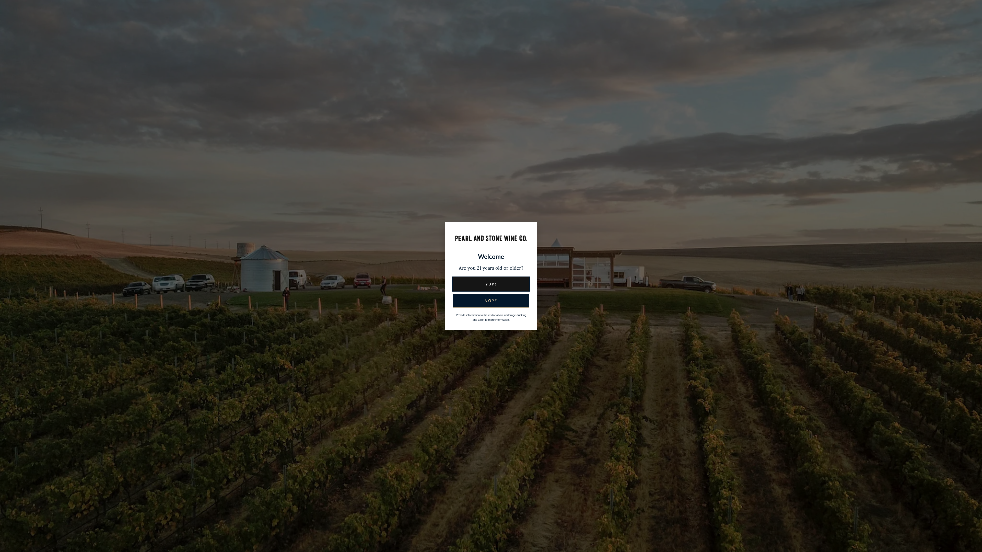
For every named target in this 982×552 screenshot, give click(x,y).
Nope (491, 300)
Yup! (490, 284)
